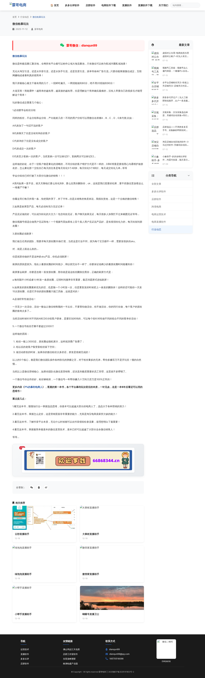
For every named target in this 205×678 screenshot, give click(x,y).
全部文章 (156, 183)
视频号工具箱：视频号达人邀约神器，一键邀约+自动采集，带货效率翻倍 (176, 69)
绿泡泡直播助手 (23, 574)
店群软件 (90, 5)
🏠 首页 (54, 5)
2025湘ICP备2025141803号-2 (121, 672)
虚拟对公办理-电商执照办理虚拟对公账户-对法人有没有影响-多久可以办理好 (176, 55)
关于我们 (163, 5)
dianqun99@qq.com (119, 654)
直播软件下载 (145, 5)
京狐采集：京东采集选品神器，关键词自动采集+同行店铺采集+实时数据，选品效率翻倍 (176, 114)
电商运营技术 (159, 214)
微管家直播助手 (90, 574)
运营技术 (25, 649)
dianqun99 (114, 649)
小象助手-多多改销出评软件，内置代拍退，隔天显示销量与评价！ (175, 158)
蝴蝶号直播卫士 (90, 614)
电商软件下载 (108, 5)
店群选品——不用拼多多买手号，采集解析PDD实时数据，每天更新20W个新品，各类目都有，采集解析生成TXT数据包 (175, 129)
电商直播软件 (159, 221)
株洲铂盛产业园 (70, 663)
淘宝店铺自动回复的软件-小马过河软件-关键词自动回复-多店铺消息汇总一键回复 (176, 143)
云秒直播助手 (22, 533)
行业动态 (24, 17)
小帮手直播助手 (23, 614)
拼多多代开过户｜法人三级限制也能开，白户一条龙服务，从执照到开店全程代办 (175, 99)
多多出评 (25, 658)
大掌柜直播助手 (90, 533)
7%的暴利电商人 (33, 386)
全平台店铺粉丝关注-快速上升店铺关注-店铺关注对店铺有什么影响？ (176, 84)
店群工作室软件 (70, 654)
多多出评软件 (72, 5)
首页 (14, 17)
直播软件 (127, 5)
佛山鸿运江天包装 (71, 649)
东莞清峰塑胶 (69, 658)
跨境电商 (156, 206)
